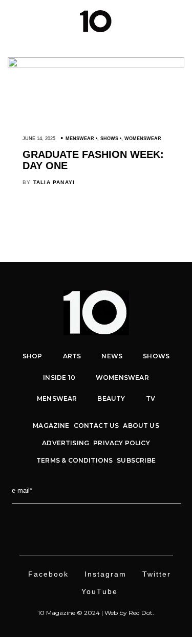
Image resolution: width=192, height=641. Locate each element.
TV (150, 398)
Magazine (51, 425)
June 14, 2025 (39, 138)
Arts (72, 356)
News (111, 356)
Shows (109, 138)
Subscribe (136, 460)
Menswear (80, 138)
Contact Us (96, 425)
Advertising (65, 443)
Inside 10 (59, 377)
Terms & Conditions (74, 460)
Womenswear (142, 138)
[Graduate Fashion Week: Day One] (96, 65)
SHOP (32, 356)
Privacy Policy (121, 443)
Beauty (111, 398)
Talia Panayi (54, 182)
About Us (141, 425)
